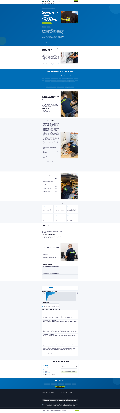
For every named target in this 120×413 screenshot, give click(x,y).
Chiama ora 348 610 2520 (47, 23)
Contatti (65, 1)
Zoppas (73, 81)
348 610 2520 (46, 365)
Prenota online (68, 1)
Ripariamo (54, 1)
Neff (70, 80)
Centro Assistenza (44, 3)
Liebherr (62, 80)
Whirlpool (64, 81)
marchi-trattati (48, 3)
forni (48, 64)
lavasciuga (57, 64)
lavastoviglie (43, 64)
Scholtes (55, 81)
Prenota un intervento (47, 372)
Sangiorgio (52, 81)
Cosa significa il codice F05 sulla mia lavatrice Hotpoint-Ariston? (51, 273)
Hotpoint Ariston (49, 80)
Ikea (55, 80)
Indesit (57, 80)
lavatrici (58, 63)
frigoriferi (46, 64)
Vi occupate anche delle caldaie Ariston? (48, 275)
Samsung (49, 81)
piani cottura (54, 64)
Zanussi (67, 81)
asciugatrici (50, 64)
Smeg (61, 81)
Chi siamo (62, 1)
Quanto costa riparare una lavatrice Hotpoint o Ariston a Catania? (51, 266)
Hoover (46, 80)
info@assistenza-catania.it (54, 393)
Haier (43, 80)
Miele (65, 80)
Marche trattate (58, 1)
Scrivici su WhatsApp (47, 367)
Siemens (58, 81)
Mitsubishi (68, 80)
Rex (46, 81)
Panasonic (76, 80)
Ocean (73, 80)
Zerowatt (70, 81)
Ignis (52, 80)
